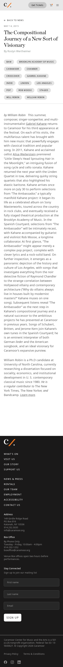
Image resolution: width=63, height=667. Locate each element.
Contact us (12, 504)
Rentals (9, 484)
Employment (13, 494)
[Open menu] (57, 5)
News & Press (13, 478)
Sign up (12, 617)
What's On (11, 453)
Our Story (11, 464)
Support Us (12, 469)
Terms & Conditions (34, 653)
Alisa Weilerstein (24, 154)
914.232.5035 (11, 527)
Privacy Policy (11, 653)
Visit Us (9, 459)
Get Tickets (37, 5)
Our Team (10, 489)
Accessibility (13, 499)
